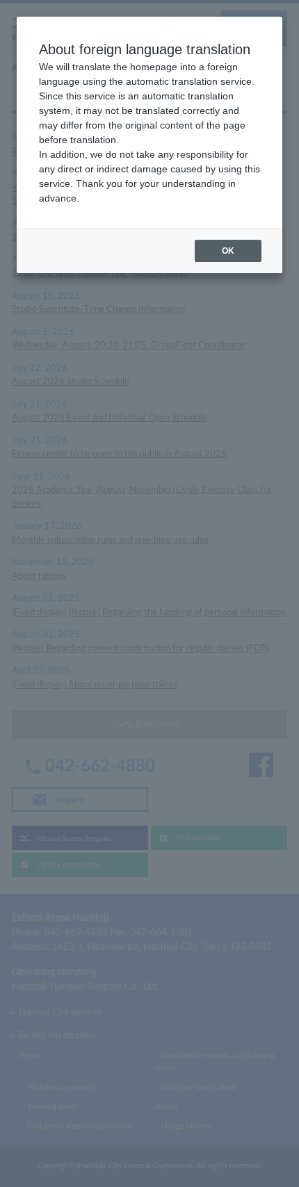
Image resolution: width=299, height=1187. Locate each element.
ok (228, 251)
